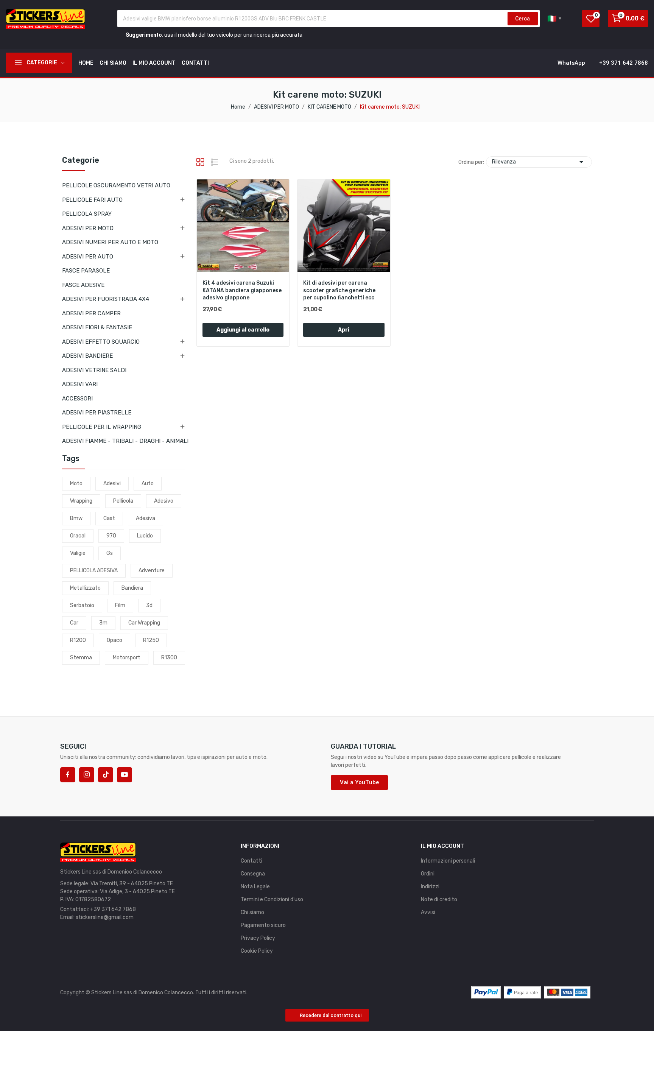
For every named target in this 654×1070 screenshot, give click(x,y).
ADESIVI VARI (80, 384)
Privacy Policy (258, 938)
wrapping (81, 501)
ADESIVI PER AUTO (87, 256)
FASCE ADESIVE (83, 285)
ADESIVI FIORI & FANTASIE (97, 327)
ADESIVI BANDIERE (87, 355)
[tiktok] (105, 774)
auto (148, 483)
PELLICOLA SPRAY (87, 213)
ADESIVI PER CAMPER (91, 313)
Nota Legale (255, 886)
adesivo (163, 501)
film (120, 605)
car (74, 623)
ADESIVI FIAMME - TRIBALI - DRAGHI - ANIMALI (125, 441)
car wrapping (144, 623)
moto (76, 483)
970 (111, 536)
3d (149, 605)
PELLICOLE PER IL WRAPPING (101, 427)
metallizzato (85, 588)
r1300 (169, 657)
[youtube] (124, 774)
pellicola (123, 501)
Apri (343, 330)
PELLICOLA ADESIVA (94, 570)
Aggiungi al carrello (242, 330)
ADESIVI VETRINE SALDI (94, 370)
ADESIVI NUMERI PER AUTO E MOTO (110, 242)
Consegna (253, 874)
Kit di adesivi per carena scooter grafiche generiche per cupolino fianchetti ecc (339, 290)
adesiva (145, 518)
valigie (78, 553)
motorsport (126, 657)
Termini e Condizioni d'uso (272, 899)
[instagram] (86, 774)
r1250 (151, 640)
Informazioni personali (448, 861)
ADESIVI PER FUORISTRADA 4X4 (105, 299)
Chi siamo (252, 912)
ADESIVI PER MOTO (88, 228)
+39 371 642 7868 (113, 909)
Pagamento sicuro (263, 925)
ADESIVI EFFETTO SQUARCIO (101, 341)
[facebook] (67, 774)
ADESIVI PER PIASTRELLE (96, 412)
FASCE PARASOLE (86, 270)
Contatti (251, 861)
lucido (145, 536)
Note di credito (439, 899)
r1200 (78, 640)
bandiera (132, 588)
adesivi (112, 483)
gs (109, 553)
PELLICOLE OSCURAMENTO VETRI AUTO (116, 185)
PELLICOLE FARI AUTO (92, 199)
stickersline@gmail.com (105, 917)
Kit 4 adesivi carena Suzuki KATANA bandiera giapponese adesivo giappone (242, 290)
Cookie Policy (257, 951)
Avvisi (428, 912)
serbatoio (82, 605)
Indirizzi (430, 886)
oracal (78, 536)
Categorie (80, 160)
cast (109, 518)
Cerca (522, 19)
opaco (114, 640)
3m (103, 623)
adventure (152, 570)
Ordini (427, 874)
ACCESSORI (77, 398)
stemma (81, 657)
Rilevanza (539, 162)
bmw (76, 518)
